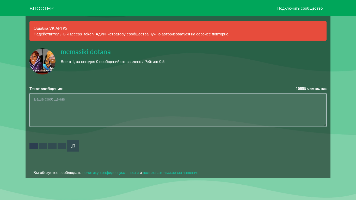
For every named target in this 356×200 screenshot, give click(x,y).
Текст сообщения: (46, 88)
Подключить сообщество (300, 8)
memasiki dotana (86, 52)
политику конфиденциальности (110, 172)
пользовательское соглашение (170, 172)
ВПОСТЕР (41, 7)
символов (311, 88)
